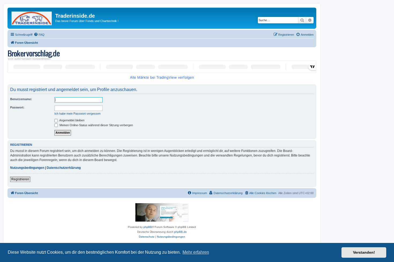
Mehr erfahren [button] (196, 252)
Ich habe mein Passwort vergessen (77, 113)
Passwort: (17, 107)
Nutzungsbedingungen (27, 168)
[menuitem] (39, 34)
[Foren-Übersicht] (32, 17)
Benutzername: (21, 99)
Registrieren (20, 179)
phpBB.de (180, 231)
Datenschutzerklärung (64, 168)
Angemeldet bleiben (71, 120)
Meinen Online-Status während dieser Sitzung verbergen (96, 125)
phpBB (147, 226)
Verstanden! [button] (364, 252)
